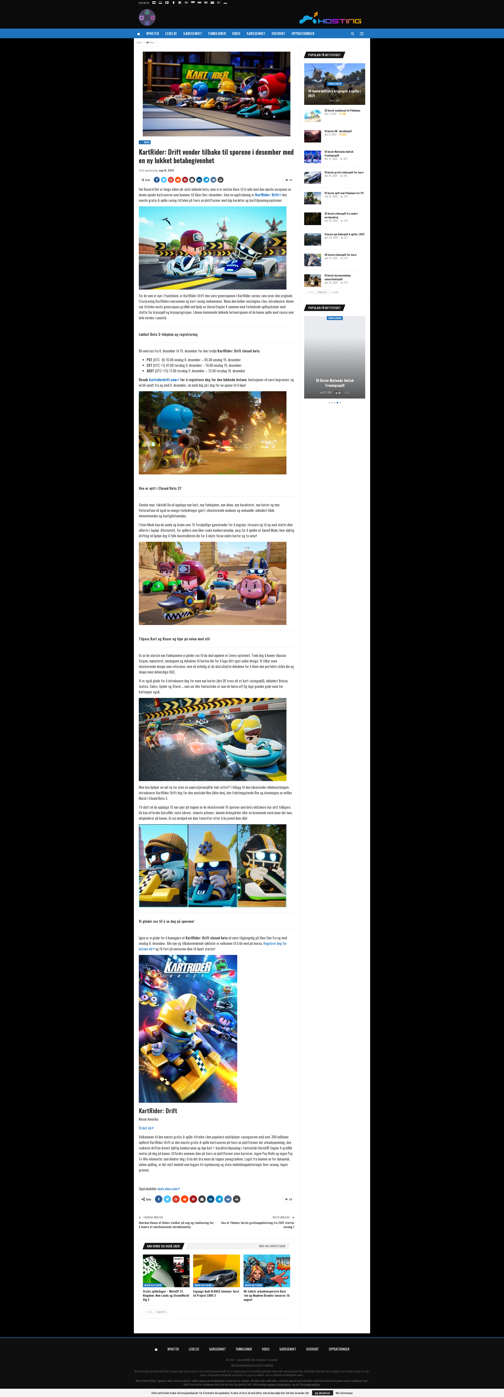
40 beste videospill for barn (340, 254)
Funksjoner (217, 33)
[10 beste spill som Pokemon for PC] (312, 198)
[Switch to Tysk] (225, 2)
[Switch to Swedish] (206, 2)
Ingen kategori (152, 1285)
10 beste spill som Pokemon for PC (344, 193)
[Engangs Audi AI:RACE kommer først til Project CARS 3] (216, 1271)
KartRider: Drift (267, 194)
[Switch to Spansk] (199, 2)
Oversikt (278, 33)
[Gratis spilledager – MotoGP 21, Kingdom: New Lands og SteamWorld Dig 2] (166, 1271)
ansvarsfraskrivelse (279, 1384)
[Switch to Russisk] (154, 2)
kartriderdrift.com (163, 379)
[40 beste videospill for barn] (312, 260)
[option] (334, 358)
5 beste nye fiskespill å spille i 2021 (344, 234)
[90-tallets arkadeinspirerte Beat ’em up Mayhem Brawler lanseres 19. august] (267, 1271)
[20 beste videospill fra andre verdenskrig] (312, 218)
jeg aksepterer (322, 1393)
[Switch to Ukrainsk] (212, 2)
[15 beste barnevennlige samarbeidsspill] (312, 280)
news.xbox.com (167, 1188)
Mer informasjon (344, 1392)
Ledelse (171, 33)
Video (236, 33)
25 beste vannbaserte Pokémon (342, 110)
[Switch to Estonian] (160, 2)
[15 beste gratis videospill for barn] (312, 177)
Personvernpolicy (310, 1384)
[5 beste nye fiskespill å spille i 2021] (312, 239)
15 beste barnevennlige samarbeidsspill (337, 277)
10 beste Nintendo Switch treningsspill (338, 153)
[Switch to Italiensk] (180, 2)
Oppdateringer (303, 33)
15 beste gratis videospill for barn (343, 172)
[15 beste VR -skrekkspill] (312, 136)
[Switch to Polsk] (193, 2)
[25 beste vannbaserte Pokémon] (312, 115)
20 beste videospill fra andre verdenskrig (341, 215)
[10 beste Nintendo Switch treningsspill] (312, 157)
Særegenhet (192, 33)
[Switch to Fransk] (173, 2)
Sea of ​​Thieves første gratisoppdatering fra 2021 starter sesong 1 (257, 1224)
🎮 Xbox (144, 142)
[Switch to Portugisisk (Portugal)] (219, 2)
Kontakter (144, 3)
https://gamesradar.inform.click (180, 1371)
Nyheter (152, 33)
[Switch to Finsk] (167, 2)
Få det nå (145, 1128)
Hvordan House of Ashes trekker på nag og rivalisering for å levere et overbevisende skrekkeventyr (176, 1224)
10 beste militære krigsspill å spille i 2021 (334, 93)
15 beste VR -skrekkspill (338, 131)
